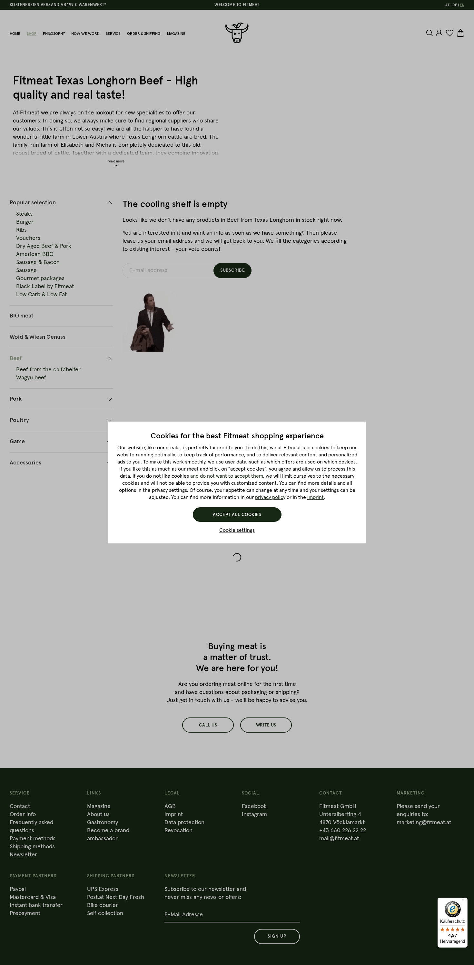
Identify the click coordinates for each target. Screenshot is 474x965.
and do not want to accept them (226, 476)
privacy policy (270, 497)
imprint (315, 497)
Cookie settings (237, 530)
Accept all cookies (237, 514)
